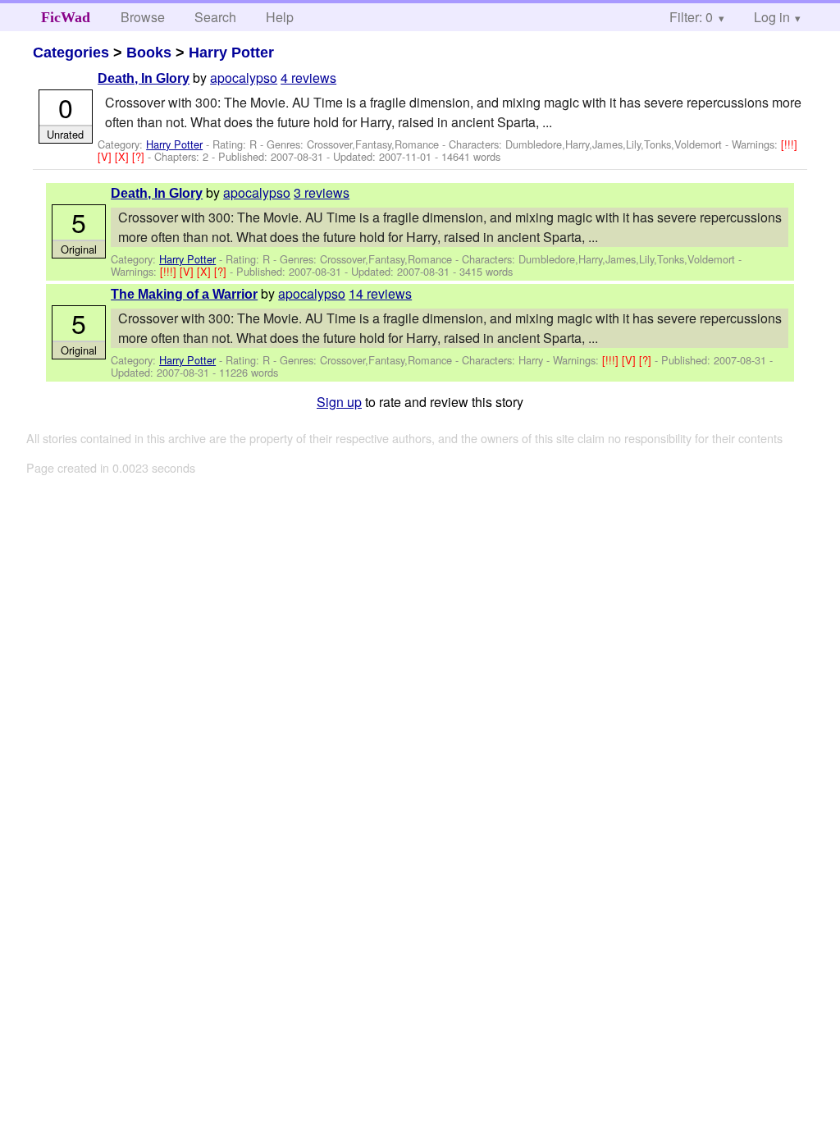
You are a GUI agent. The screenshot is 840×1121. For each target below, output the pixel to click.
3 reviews (321, 192)
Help (280, 16)
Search (215, 16)
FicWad (65, 17)
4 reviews (308, 77)
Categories (71, 52)
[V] (106, 156)
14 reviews (380, 293)
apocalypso (243, 77)
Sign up (339, 401)
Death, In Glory (143, 78)
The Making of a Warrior (184, 294)
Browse (143, 16)
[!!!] (789, 144)
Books (148, 52)
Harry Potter (231, 52)
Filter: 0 (691, 16)
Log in (772, 16)
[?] (140, 156)
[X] (123, 156)
